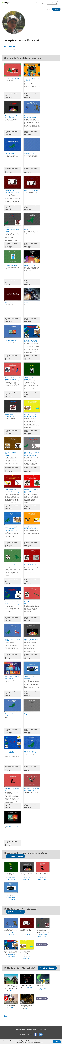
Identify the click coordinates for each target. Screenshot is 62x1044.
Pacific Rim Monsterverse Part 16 (31, 116)
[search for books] (56, 3)
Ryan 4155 (43, 989)
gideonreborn (27, 987)
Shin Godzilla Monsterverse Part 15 (12, 191)
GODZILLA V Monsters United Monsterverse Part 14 (12, 229)
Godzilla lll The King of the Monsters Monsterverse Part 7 (12, 528)
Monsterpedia (9, 153)
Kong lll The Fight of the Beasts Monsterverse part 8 (31, 491)
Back (6, 1016)
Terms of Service (20, 1029)
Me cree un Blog (10, 340)
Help (45, 1029)
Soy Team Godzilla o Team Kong (12, 677)
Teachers (19, 3)
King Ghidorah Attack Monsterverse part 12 (31, 415)
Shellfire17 (11, 990)
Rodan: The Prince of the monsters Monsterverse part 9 (12, 491)
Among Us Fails (29, 265)
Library (37, 3)
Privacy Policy (31, 1029)
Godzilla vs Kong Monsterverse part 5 (12, 565)
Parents (26, 3)
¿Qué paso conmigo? (12, 826)
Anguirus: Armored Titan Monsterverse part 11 (11, 453)
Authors (31, 3)
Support (43, 3)
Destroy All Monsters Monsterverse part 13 (31, 340)
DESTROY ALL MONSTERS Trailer (11, 752)
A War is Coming (10, 302)
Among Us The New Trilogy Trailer (12, 116)
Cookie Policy (37, 1042)
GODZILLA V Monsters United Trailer (12, 415)
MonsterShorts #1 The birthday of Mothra (31, 789)
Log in (48, 9)
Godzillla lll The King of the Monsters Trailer (32, 752)
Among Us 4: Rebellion (28, 378)
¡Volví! (26, 302)
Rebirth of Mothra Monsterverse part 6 (31, 527)
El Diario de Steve (11, 265)
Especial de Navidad (12, 78)
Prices (40, 1029)
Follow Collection (16, 856)
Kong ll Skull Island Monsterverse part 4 (31, 565)
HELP (57, 1041)
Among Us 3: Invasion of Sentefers (31, 640)
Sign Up (56, 9)
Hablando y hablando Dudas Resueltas (12, 378)
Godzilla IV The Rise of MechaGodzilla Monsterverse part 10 (31, 453)
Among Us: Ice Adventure (29, 677)
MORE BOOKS (41, 944)
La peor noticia (29, 714)
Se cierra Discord (30, 153)
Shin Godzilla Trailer (31, 190)
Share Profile (11, 47)
